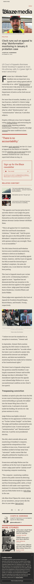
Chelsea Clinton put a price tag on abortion (22, 538)
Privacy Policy (19, 577)
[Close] (32, 555)
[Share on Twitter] (15, 510)
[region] (17, 568)
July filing (27, 491)
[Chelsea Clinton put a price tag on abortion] (8, 540)
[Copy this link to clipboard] (22, 510)
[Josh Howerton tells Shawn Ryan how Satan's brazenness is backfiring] (6, 203)
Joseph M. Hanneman (9, 52)
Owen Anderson (20, 541)
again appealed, (14, 147)
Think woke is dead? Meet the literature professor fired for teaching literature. (24, 531)
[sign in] (1, 1)
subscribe (6, 1)
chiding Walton (12, 123)
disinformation (24, 84)
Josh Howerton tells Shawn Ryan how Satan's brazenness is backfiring (21, 202)
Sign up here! (19, 503)
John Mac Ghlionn (21, 535)
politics (5, 37)
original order (6, 125)
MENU (30, 6)
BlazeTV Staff (20, 550)
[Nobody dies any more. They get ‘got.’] (6, 196)
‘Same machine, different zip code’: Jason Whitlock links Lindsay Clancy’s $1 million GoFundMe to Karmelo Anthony (23, 546)
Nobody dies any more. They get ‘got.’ (21, 195)
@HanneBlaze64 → (15, 522)
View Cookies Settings (17, 580)
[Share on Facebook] (12, 510)
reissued (5, 130)
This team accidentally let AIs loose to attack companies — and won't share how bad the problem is (22, 190)
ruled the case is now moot (16, 152)
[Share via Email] (19, 510)
